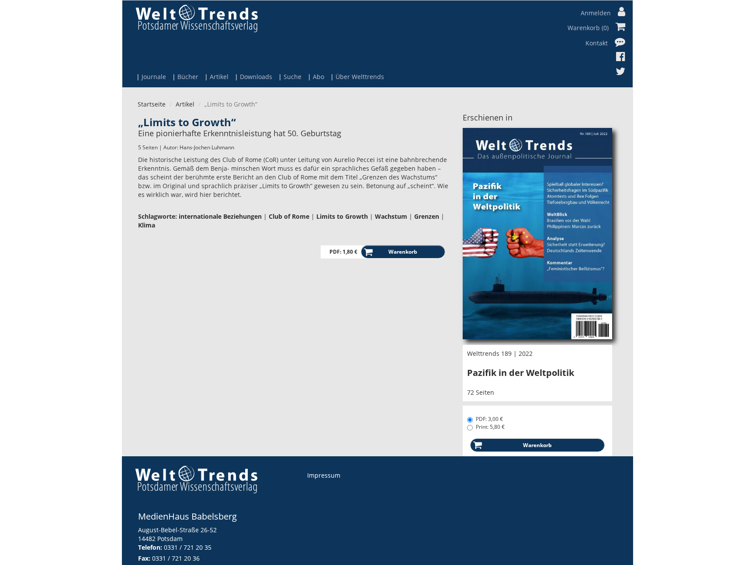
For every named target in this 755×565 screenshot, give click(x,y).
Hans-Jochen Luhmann (207, 147)
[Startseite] (196, 18)
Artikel (219, 76)
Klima (146, 225)
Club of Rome (289, 216)
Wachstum (391, 216)
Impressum (323, 475)
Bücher (187, 76)
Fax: (144, 558)
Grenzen (426, 216)
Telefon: (150, 547)
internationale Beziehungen (220, 216)
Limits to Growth (342, 216)
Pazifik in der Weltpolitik (520, 373)
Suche (292, 76)
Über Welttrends (360, 76)
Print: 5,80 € (490, 427)
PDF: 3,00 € (489, 419)
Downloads (256, 76)
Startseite (152, 104)
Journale (154, 76)
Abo (318, 76)
